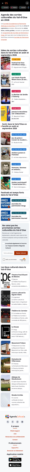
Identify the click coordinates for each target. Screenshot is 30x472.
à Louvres (19, 140)
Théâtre (15, 7)
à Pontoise (18, 154)
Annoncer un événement (15, 451)
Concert (6, 7)
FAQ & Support (15, 431)
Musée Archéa (17, 395)
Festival (23, 7)
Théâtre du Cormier (19, 311)
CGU (15, 434)
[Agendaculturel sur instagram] (17, 421)
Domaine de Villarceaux (16, 360)
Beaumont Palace (19, 343)
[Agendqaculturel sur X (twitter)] (7, 421)
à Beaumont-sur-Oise (19, 114)
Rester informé (21, 253)
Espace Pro (15, 448)
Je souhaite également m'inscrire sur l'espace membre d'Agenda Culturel (15, 246)
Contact (15, 440)
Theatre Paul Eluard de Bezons (19, 276)
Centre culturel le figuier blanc (19, 294)
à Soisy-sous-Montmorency (19, 65)
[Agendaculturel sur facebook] (12, 421)
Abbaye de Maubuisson (16, 378)
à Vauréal (19, 79)
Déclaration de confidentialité (15, 437)
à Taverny (20, 96)
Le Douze (15, 327)
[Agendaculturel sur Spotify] (22, 421)
